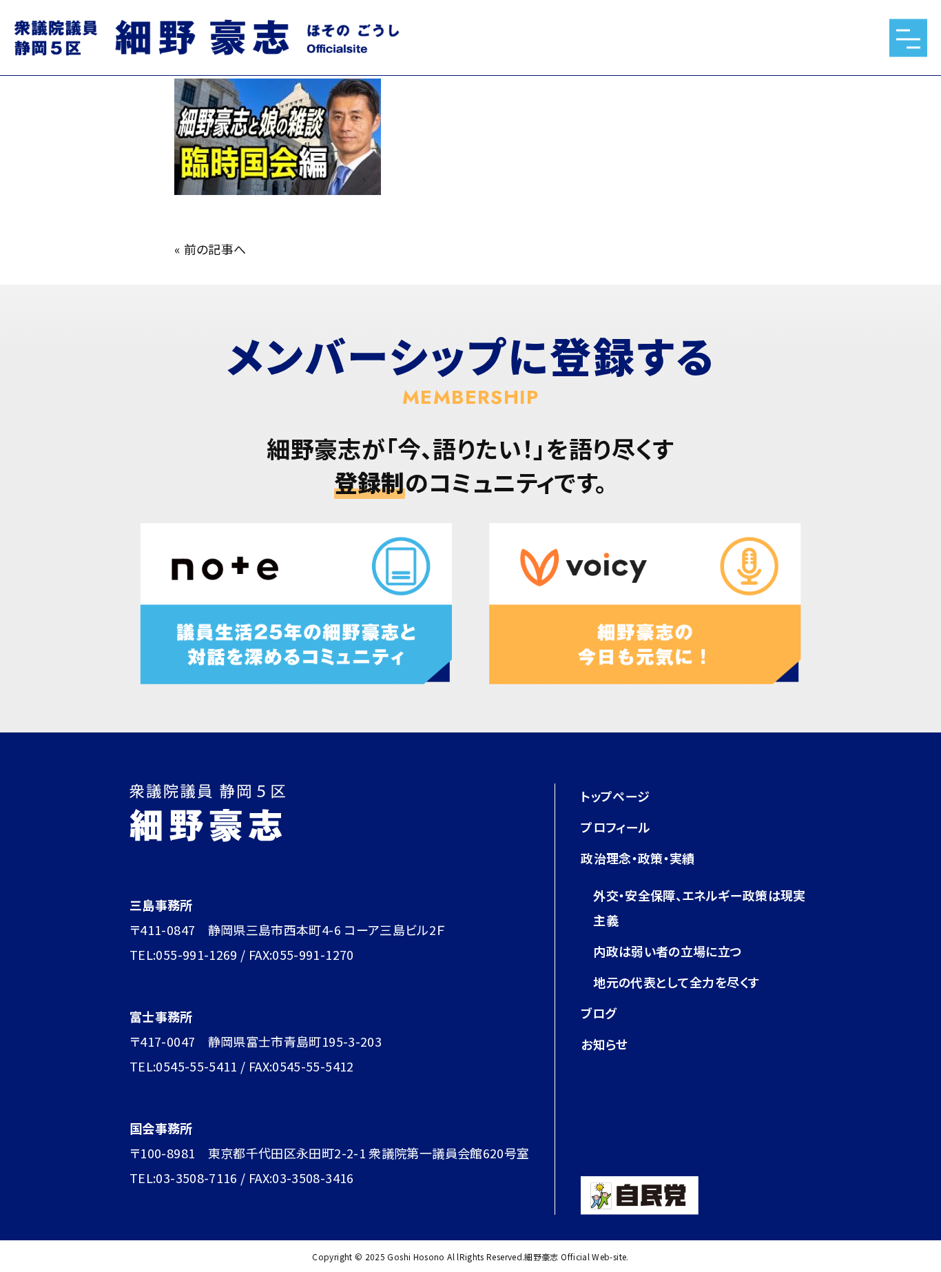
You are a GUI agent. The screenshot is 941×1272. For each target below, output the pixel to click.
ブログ (598, 1013)
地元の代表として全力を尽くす (676, 982)
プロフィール (615, 827)
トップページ (615, 796)
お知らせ (604, 1044)
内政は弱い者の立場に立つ (667, 951)
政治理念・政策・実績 (638, 858)
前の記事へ (215, 249)
